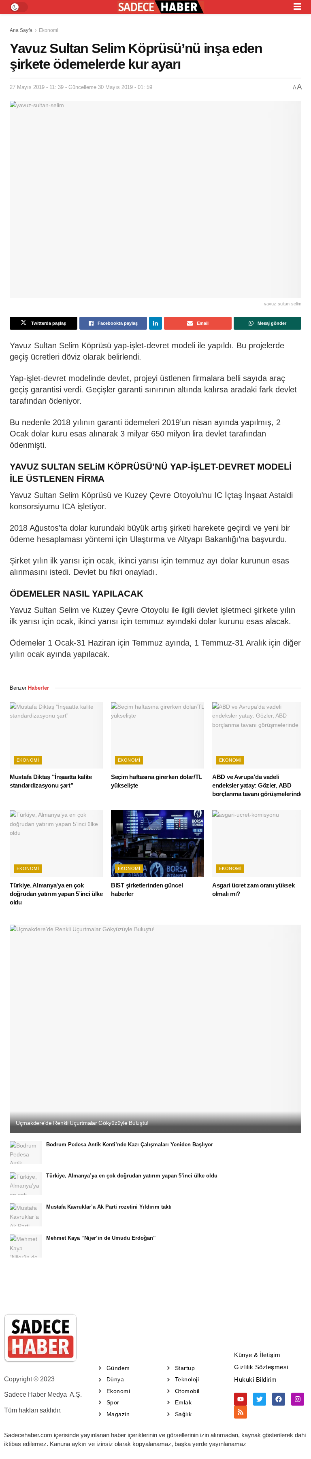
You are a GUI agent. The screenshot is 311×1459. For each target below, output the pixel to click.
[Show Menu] (297, 7)
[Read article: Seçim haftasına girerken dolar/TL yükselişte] (157, 735)
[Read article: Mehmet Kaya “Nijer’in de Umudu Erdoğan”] (26, 1246)
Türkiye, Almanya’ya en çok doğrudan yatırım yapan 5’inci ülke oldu (56, 894)
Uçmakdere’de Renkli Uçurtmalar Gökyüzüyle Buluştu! (82, 1123)
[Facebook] (278, 1399)
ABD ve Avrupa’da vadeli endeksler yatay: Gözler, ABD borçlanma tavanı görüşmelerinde (257, 785)
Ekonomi (48, 30)
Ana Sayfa (21, 30)
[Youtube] (240, 1399)
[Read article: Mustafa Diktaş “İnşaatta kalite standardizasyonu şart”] (56, 735)
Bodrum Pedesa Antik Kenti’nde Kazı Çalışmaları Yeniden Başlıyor (129, 1144)
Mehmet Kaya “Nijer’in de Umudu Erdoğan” (101, 1238)
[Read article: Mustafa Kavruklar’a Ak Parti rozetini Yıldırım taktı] (26, 1214)
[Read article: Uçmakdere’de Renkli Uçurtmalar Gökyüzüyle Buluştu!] (155, 1029)
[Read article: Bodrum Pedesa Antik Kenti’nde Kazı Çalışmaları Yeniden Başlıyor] (26, 1152)
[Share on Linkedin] (155, 323)
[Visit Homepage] (160, 7)
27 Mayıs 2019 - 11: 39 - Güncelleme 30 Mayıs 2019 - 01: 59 (81, 87)
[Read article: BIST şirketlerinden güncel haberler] (157, 843)
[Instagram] (297, 1399)
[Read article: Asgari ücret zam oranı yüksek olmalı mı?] (258, 843)
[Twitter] (259, 1399)
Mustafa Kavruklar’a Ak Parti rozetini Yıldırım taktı (109, 1207)
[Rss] (240, 1412)
